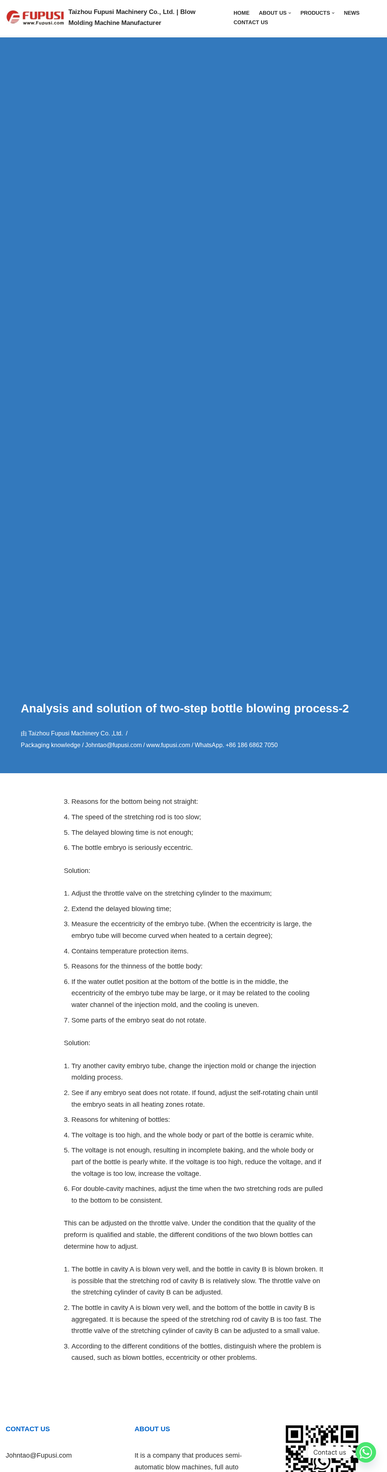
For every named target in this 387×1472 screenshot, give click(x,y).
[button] (289, 13)
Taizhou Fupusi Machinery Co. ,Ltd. (75, 733)
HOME (241, 13)
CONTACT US (251, 22)
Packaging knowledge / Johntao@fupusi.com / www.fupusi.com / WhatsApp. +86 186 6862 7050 (149, 744)
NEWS (351, 13)
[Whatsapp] (366, 1452)
